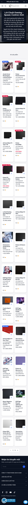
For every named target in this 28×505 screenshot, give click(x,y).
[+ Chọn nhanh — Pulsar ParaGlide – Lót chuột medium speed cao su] (24, 139)
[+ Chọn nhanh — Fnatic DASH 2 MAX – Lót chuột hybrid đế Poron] (11, 304)
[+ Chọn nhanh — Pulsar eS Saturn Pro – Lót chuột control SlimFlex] (24, 241)
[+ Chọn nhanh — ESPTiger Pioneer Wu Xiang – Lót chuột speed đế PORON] (11, 364)
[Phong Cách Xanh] (14, 5)
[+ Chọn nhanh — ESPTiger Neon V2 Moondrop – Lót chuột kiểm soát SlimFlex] (11, 274)
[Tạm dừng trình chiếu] (24, 2)
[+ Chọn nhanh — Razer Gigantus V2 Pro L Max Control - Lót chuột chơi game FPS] (11, 397)
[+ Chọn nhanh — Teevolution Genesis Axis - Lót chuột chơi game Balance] (24, 427)
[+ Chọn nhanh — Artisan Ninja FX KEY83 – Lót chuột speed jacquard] (24, 274)
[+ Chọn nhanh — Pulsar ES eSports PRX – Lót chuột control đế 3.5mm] (11, 173)
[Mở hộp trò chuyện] (25, 502)
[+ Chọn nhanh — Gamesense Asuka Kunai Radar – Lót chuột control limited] (11, 241)
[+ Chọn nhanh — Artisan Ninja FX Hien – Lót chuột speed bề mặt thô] (24, 208)
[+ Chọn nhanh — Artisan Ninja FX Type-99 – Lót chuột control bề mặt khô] (11, 139)
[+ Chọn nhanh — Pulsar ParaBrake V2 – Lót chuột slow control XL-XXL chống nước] (11, 104)
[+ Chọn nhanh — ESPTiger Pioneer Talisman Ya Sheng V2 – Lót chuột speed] (24, 397)
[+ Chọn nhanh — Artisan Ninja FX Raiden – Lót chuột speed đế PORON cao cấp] (24, 173)
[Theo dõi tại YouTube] (10, 492)
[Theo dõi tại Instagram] (7, 492)
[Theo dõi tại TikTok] (14, 492)
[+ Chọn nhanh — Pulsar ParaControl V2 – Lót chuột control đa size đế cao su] (24, 70)
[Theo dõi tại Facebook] (3, 492)
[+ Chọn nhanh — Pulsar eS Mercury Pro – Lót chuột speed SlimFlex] (24, 364)
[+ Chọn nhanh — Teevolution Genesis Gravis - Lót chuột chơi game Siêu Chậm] (24, 334)
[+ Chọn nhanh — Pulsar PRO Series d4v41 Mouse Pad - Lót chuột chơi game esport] (11, 427)
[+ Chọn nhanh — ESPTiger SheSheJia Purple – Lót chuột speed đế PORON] (24, 304)
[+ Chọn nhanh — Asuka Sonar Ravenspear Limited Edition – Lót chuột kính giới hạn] (11, 70)
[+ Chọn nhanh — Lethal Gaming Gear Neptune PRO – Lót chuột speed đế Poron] (11, 208)
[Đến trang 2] (17, 450)
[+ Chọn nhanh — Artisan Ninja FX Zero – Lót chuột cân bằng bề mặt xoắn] (24, 104)
